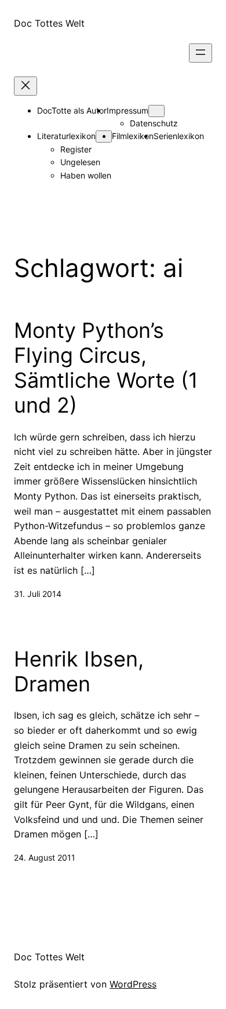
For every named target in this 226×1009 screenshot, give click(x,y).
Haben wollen (85, 175)
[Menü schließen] (25, 86)
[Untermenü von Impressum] (156, 111)
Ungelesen (80, 162)
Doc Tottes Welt (49, 23)
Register (76, 149)
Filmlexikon (133, 136)
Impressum (127, 110)
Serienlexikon (179, 136)
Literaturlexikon (66, 136)
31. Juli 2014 (37, 594)
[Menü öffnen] (200, 53)
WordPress (133, 984)
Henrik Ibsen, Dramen (79, 672)
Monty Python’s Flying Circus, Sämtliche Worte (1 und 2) (106, 368)
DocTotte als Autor (72, 110)
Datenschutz (154, 123)
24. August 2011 (44, 857)
